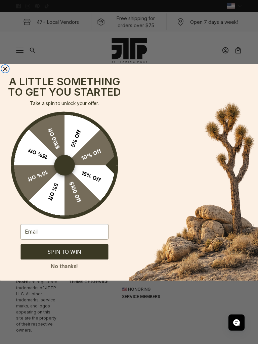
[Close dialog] (5, 68)
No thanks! (64, 265)
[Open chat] (236, 322)
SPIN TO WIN (64, 252)
